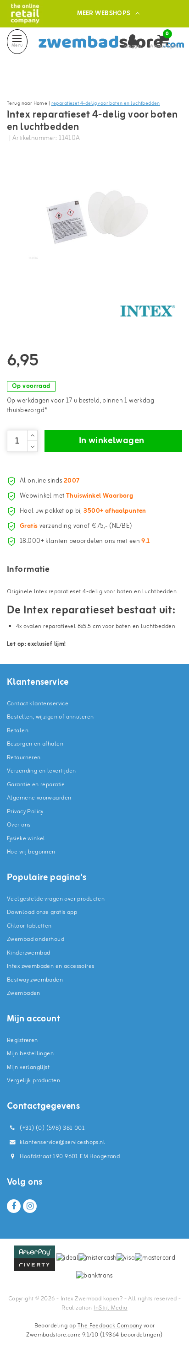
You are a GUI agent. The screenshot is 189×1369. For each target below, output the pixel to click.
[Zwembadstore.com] (25, 13)
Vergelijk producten (33, 1080)
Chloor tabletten (29, 926)
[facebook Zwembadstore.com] (14, 1206)
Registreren (22, 1040)
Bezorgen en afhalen (35, 744)
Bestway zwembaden (35, 980)
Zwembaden (23, 993)
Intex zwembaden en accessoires (50, 966)
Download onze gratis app (42, 912)
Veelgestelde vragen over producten (56, 899)
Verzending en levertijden (41, 771)
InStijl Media (110, 1308)
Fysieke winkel (26, 838)
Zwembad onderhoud (35, 939)
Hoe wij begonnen (31, 852)
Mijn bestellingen (30, 1053)
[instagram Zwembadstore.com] (30, 1206)
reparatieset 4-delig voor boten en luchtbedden (105, 103)
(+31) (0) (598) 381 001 (51, 1128)
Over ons (18, 825)
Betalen (17, 731)
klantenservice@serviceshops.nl (62, 1142)
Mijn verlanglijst (28, 1067)
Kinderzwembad (28, 953)
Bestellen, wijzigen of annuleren (50, 717)
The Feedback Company (110, 1326)
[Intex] (147, 311)
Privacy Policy (25, 811)
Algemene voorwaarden (39, 798)
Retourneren (24, 757)
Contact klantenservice (37, 704)
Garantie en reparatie (36, 784)
